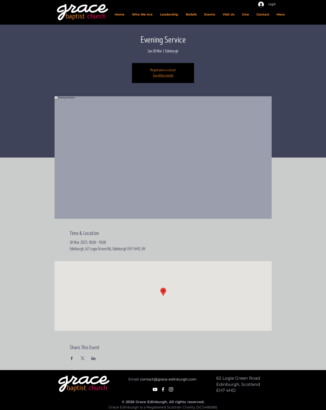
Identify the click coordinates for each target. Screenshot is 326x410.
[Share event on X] (83, 358)
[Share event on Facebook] (72, 358)
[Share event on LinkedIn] (93, 358)
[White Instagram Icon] (171, 389)
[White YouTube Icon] (155, 389)
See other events (163, 75)
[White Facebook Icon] (163, 389)
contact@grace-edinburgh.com (168, 379)
